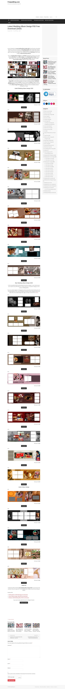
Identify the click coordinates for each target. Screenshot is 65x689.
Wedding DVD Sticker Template (49, 185)
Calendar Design (47, 119)
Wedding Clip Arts (47, 182)
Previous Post (16, 637)
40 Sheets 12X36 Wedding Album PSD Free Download (19, 597)
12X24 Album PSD (48, 165)
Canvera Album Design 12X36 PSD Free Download (18, 596)
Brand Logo (46, 116)
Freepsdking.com (14, 2)
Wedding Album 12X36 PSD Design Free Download (18, 594)
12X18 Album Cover (48, 158)
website (36, 292)
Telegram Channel (24, 602)
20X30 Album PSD (48, 176)
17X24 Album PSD (48, 173)
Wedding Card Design (49, 124)
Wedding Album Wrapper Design (50, 179)
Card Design (46, 121)
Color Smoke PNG (47, 126)
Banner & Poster (47, 112)
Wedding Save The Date (48, 187)
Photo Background (48, 153)
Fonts (9, 22)
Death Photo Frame (47, 127)
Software (45, 150)
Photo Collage (46, 143)
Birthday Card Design (49, 122)
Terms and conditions (43, 686)
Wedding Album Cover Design (26, 20)
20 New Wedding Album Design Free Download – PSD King (36, 630)
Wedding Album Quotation (49, 178)
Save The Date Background (50, 189)
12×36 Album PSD (48, 166)
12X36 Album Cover (48, 160)
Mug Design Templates (48, 140)
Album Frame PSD (47, 111)
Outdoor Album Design (48, 142)
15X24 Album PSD (48, 169)
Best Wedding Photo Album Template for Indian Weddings (19, 630)
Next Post (33, 637)
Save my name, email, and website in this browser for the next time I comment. (21, 673)
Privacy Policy (37, 686)
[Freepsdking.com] (9, 20)
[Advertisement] (41, 8)
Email (9, 663)
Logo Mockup (46, 135)
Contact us (52, 686)
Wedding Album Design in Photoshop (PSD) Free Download (11, 630)
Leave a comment (11, 619)
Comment (10, 645)
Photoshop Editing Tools (48, 145)
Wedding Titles (46, 190)
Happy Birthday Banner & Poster (50, 132)
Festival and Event (47, 129)
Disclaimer (48, 686)
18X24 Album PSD (48, 174)
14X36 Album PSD (48, 168)
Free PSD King (15, 30)
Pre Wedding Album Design (39, 20)
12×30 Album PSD (48, 163)
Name (9, 659)
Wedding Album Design (14, 20)
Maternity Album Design (48, 137)
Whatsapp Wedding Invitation (49, 192)
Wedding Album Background (49, 155)
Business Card (46, 117)
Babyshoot (47, 138)
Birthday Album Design (49, 20)
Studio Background (47, 151)
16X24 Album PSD (48, 171)
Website (9, 667)
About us (55, 686)
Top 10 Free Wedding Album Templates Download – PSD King (28, 630)
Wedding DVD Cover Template (49, 184)
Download (24, 107)
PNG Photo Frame (47, 146)
